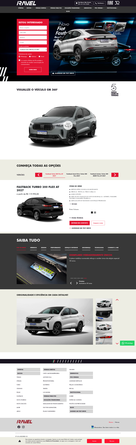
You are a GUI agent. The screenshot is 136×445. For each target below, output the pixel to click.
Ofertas (20, 8)
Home (111, 422)
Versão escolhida (24, 46)
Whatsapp (24, 56)
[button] (71, 283)
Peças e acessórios (76, 384)
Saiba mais (33, 69)
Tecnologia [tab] (99, 247)
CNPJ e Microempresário (51, 373)
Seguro (72, 369)
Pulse (18, 392)
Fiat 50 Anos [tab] (21, 247)
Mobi (18, 407)
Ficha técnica (77, 218)
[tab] (54, 175)
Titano (19, 377)
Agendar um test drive (64, 73)
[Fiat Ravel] (26, 3)
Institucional (112, 8)
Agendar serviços (75, 381)
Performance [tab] (56, 247)
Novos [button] (29, 8)
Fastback (20, 396)
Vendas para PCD (56, 8)
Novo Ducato (21, 403)
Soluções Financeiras (72, 8)
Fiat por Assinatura (49, 407)
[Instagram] (23, 427)
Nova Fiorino (21, 400)
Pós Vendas (99, 8)
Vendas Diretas (41, 8)
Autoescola (47, 377)
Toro (18, 384)
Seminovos (88, 8)
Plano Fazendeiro (49, 411)
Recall (71, 388)
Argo (18, 411)
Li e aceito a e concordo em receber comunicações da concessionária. (32, 62)
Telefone (33, 56)
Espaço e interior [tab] (71, 247)
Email (42, 56)
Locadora (46, 392)
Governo (46, 384)
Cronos (19, 388)
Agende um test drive (78, 411)
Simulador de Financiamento (53, 403)
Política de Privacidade (35, 60)
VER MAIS (74, 204)
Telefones (101, 3)
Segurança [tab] (86, 247)
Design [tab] (43, 247)
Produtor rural (48, 381)
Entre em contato (75, 400)
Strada (19, 381)
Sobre (71, 396)
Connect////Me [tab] (113, 247)
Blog (68, 11)
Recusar (112, 441)
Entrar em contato (79, 223)
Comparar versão (98, 223)
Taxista (45, 388)
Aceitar (94, 441)
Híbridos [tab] (33, 247)
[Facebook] (19, 427)
